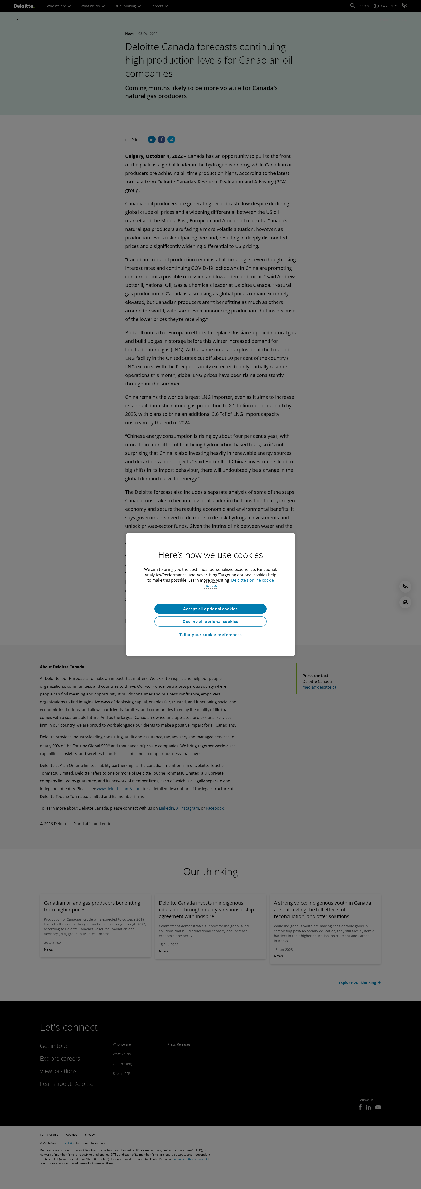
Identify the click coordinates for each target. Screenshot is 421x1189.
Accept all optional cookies (210, 609)
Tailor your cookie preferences (210, 634)
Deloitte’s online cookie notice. (239, 582)
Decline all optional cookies (210, 621)
